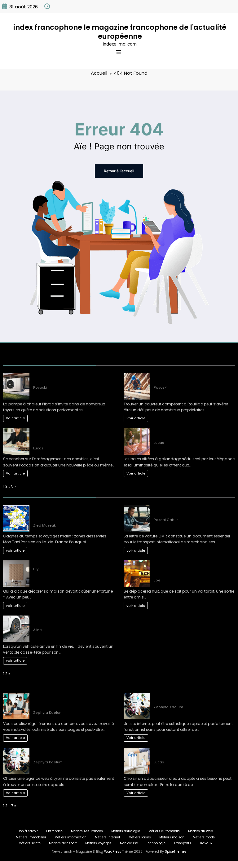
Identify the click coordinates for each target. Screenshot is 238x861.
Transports (182, 843)
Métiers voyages (98, 843)
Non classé (129, 843)
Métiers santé (30, 843)
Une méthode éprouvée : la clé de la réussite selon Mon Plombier (66, 378)
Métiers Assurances (87, 831)
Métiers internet (107, 837)
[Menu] (118, 52)
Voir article (15, 418)
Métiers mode (204, 837)
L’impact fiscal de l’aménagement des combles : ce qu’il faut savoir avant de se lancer (72, 436)
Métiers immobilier (31, 837)
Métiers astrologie (125, 831)
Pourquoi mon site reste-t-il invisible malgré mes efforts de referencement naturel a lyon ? (68, 701)
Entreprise (54, 831)
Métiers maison (171, 837)
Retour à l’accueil (119, 171)
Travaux (206, 843)
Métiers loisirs (140, 837)
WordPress (112, 851)
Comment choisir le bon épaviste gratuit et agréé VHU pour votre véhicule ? (73, 621)
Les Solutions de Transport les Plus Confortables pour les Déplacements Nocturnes (188, 568)
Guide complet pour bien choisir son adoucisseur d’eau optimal (188, 753)
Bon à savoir (28, 831)
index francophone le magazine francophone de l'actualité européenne (119, 31)
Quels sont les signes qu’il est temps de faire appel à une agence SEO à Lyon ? (191, 698)
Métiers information (70, 837)
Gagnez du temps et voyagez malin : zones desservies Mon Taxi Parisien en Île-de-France (72, 513)
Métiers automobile (164, 831)
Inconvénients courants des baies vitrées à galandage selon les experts (194, 433)
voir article (15, 550)
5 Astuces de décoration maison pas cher (73, 563)
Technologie (155, 843)
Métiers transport (63, 843)
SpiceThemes (176, 851)
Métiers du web (200, 831)
